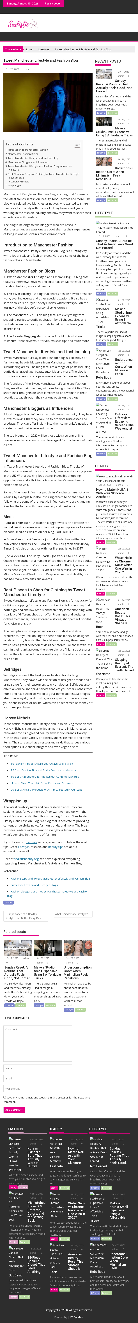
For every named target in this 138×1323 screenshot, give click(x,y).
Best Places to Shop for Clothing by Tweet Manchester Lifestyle (43, 174)
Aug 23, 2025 (36, 1139)
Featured (20, 1005)
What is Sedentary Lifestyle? (71, 914)
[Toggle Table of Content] (75, 145)
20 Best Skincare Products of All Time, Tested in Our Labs (46, 789)
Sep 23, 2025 (123, 650)
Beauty (100, 542)
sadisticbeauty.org (26, 859)
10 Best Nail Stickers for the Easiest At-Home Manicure (45, 776)
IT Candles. (77, 1317)
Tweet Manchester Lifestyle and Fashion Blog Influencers (40, 166)
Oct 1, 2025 (12, 958)
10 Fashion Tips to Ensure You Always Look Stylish (42, 763)
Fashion (23, 1187)
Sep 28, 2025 (123, 405)
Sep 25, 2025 (123, 548)
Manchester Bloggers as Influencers (28, 162)
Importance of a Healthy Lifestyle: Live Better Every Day (23, 916)
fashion (31, 842)
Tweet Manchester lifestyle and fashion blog (33, 158)
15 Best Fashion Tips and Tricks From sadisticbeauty (43, 770)
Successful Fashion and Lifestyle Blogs (34, 885)
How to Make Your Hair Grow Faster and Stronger (42, 783)
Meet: (16, 170)
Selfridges (18, 177)
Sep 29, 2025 (72, 958)
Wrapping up (15, 185)
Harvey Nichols (21, 181)
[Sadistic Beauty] (7, 35)
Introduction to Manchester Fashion (28, 149)
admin (28, 69)
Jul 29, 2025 (35, 1248)
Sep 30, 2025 (42, 958)
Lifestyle (23, 847)
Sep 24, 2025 (123, 600)
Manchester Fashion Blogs (23, 153)
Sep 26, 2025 (105, 484)
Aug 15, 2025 (36, 1193)
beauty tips (55, 847)
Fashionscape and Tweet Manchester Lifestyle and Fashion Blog (50, 878)
